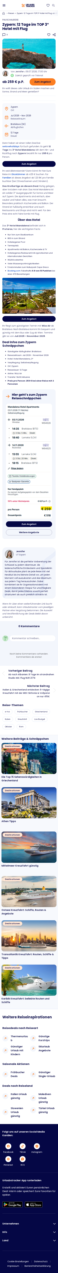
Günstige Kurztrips (44, 1038)
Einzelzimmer (18, 174)
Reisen (11, 13)
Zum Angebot (42, 82)
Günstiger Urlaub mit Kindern (17, 1050)
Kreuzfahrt (22, 719)
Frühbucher (22, 711)
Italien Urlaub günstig (19, 1096)
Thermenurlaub (19, 1038)
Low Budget (39, 719)
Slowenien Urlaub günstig (17, 1112)
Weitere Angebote (29, 532)
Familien (6, 177)
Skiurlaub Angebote (45, 1048)
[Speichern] (48, 34)
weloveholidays (10, 146)
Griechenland (41, 711)
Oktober (8, 726)
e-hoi (7, 711)
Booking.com (14, 270)
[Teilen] (54, 34)
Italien (7, 719)
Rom (21, 726)
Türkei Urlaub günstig (47, 1110)
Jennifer (19, 71)
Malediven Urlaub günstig (45, 1098)
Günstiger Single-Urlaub (47, 1074)
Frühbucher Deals (18, 1074)
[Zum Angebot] (29, 461)
